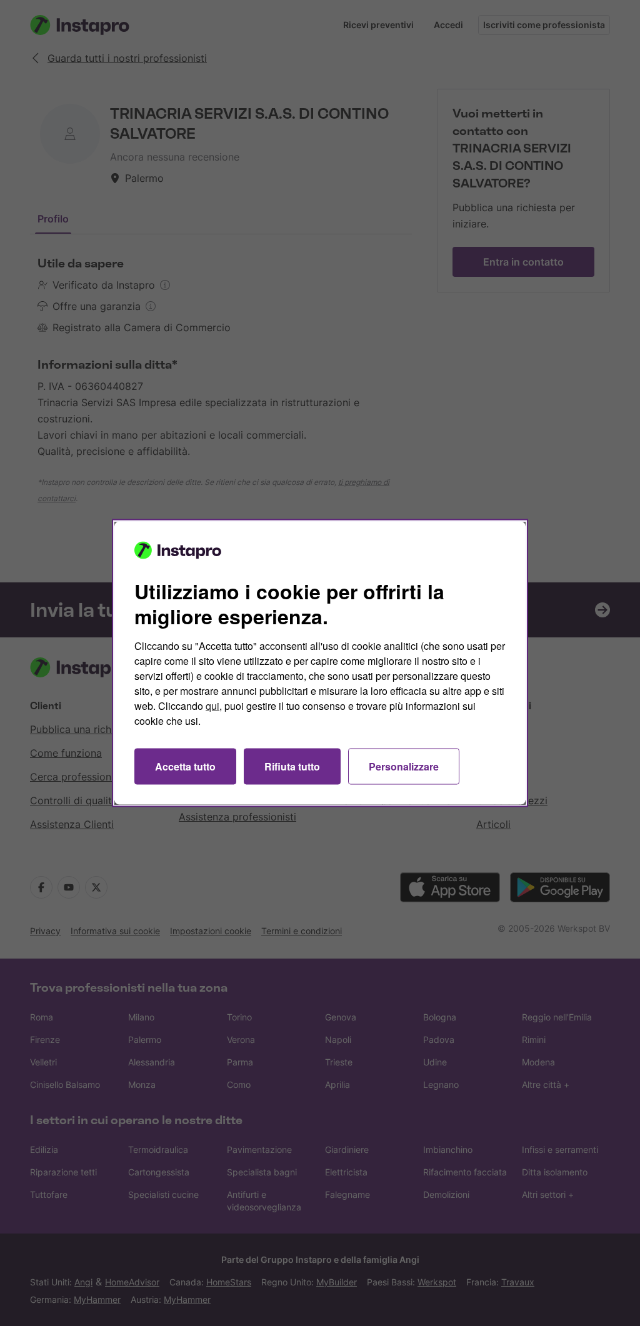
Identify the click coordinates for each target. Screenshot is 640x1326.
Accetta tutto (185, 766)
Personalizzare (404, 766)
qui (212, 706)
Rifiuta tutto (292, 766)
